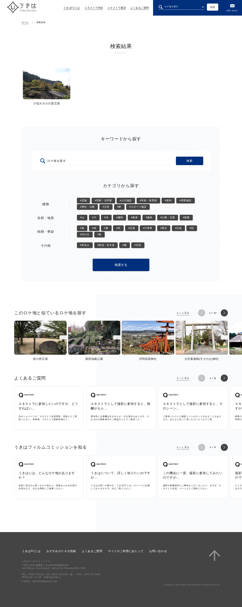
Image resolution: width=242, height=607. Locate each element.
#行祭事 (147, 228)
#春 (82, 228)
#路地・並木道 (106, 245)
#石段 (137, 245)
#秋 (118, 228)
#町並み (84, 245)
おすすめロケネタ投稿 (61, 551)
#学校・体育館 (148, 200)
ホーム (25, 22)
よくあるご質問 (140, 7)
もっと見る (183, 312)
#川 (94, 217)
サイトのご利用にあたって (125, 551)
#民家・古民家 (103, 200)
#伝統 (178, 228)
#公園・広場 (167, 217)
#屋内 (168, 200)
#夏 (106, 228)
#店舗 (83, 200)
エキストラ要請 (117, 7)
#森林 (149, 217)
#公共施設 (126, 200)
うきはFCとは (71, 7)
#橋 (124, 245)
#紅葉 (131, 228)
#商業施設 (185, 200)
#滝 (106, 217)
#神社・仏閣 (87, 206)
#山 (82, 217)
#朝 (192, 228)
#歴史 (163, 228)
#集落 (134, 217)
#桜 (94, 228)
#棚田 (119, 217)
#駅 (119, 206)
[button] (201, 312)
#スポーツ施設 (138, 206)
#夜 (99, 234)
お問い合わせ (232, 11)
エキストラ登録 (94, 7)
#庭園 (186, 217)
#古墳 (106, 206)
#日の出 (84, 234)
